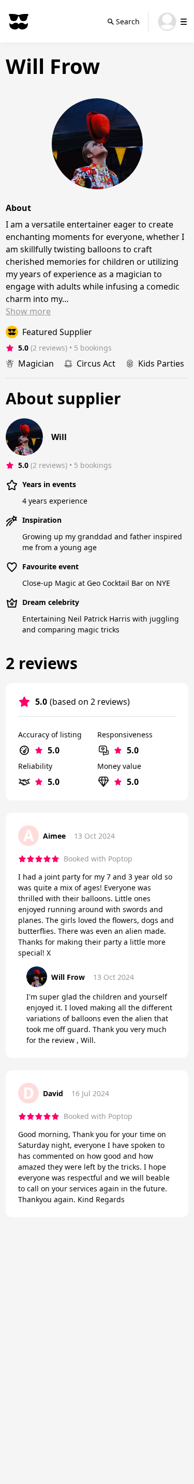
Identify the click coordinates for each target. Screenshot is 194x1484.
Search (128, 21)
